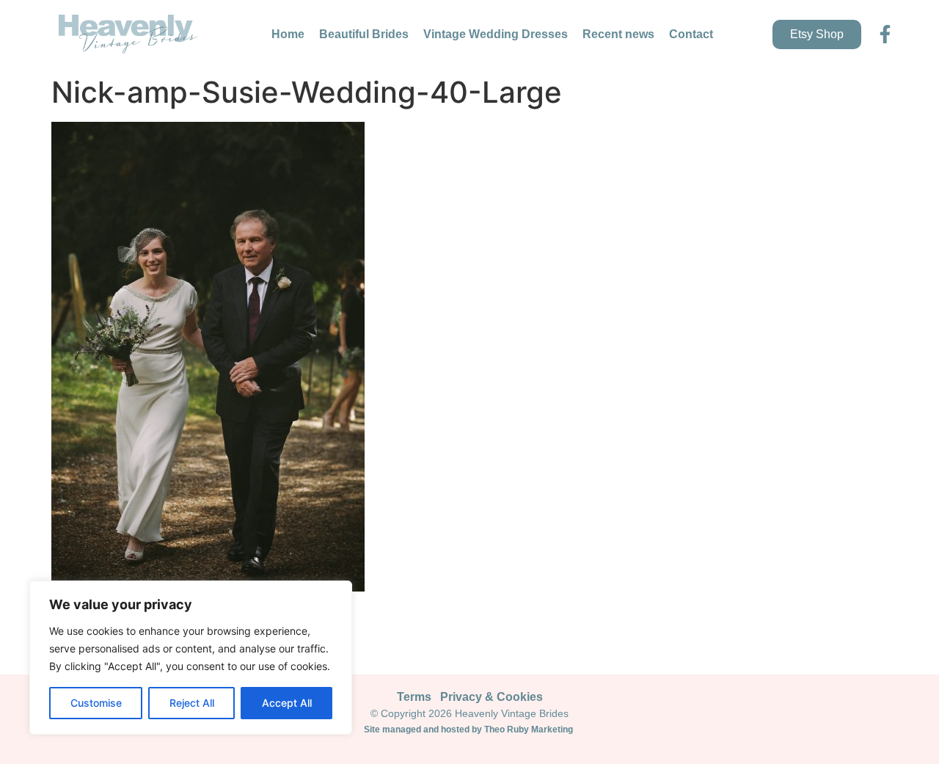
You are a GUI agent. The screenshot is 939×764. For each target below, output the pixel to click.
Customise (96, 702)
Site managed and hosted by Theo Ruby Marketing (469, 729)
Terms (414, 697)
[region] (190, 658)
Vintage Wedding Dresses (495, 34)
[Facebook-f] (885, 34)
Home (287, 34)
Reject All (191, 702)
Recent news (618, 34)
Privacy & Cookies (491, 697)
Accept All (287, 702)
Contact (691, 34)
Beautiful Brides (364, 34)
